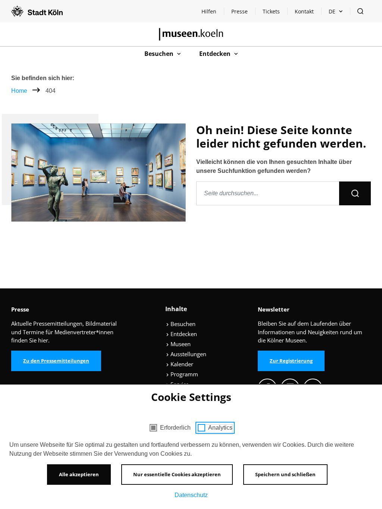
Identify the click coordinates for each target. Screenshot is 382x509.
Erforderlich (175, 427)
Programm (183, 374)
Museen (180, 344)
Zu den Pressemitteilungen (56, 360)
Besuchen (182, 324)
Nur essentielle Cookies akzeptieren (177, 474)
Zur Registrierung (291, 360)
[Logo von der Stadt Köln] (37, 11)
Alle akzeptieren (79, 474)
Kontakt (304, 11)
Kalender (181, 364)
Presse (239, 11)
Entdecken (183, 334)
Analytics (220, 427)
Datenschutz (191, 495)
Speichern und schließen (285, 474)
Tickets (271, 11)
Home (19, 91)
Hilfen (212, 13)
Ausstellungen (187, 354)
